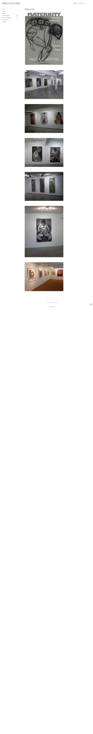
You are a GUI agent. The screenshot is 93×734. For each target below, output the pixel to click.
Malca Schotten (11, 3)
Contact (4, 22)
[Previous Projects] (17, 18)
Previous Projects (6, 17)
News (3, 13)
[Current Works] (17, 15)
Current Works (6, 15)
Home (3, 9)
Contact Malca (80, 3)
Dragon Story (5, 19)
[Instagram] (74, 3)
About (3, 11)
